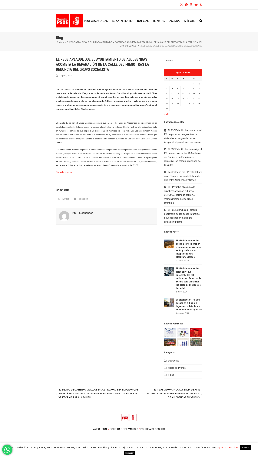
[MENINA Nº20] (196, 341)
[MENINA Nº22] (170, 341)
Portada (60, 42)
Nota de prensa (64, 172)
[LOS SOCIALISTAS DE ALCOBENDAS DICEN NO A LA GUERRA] (196, 332)
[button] (200, 21)
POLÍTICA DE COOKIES (152, 429)
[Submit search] (199, 60)
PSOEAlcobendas (82, 213)
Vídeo (171, 374)
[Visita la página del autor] (64, 216)
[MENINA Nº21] (183, 341)
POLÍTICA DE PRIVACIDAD (124, 429)
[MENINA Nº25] (170, 332)
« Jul (166, 113)
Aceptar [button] (245, 447)
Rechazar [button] (129, 453)
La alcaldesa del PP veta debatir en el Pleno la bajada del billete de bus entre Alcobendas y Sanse (183, 176)
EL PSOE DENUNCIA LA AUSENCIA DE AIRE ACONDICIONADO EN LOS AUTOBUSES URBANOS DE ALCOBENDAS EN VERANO (171, 394)
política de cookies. (229, 447)
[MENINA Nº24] (183, 332)
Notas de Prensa (177, 367)
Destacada (173, 360)
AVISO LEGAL (100, 429)
